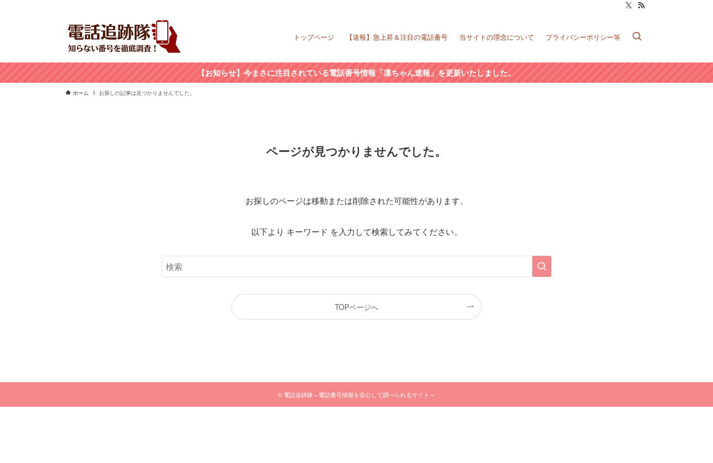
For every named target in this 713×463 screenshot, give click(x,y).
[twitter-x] (628, 5)
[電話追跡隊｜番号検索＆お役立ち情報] (125, 36)
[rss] (641, 5)
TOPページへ (356, 306)
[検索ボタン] (637, 36)
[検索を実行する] (541, 266)
